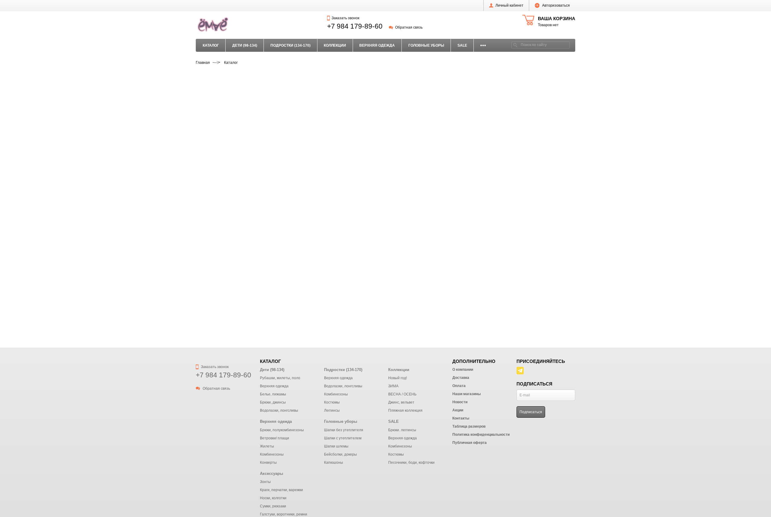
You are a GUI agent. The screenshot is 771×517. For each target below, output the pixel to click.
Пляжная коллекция (405, 410)
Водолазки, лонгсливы (279, 410)
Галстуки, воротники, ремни (283, 514)
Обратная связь (408, 27)
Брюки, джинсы (273, 402)
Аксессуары (271, 473)
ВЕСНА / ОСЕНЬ (402, 394)
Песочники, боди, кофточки (411, 462)
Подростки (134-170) (290, 45)
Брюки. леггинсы (402, 430)
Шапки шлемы (336, 446)
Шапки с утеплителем (342, 438)
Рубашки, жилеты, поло (280, 378)
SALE (462, 45)
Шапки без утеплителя (343, 430)
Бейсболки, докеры (340, 454)
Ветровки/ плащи (274, 438)
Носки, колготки (273, 498)
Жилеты (267, 446)
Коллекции (335, 45)
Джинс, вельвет (401, 402)
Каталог (211, 45)
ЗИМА (393, 386)
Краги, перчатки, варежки (281, 490)
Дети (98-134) (244, 45)
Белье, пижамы (273, 394)
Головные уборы (426, 45)
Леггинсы (332, 410)
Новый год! (397, 378)
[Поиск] (515, 45)
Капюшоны (333, 462)
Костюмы (332, 402)
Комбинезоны (336, 394)
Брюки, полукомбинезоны (282, 430)
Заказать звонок (345, 18)
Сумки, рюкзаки (273, 506)
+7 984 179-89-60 (354, 26)
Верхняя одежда (377, 45)
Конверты (268, 462)
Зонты (265, 482)
